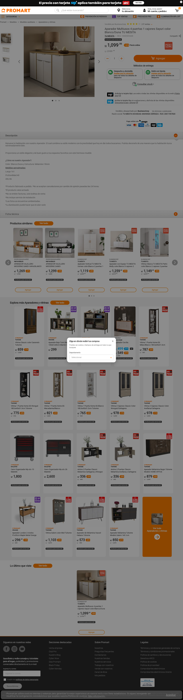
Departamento (74, 353)
